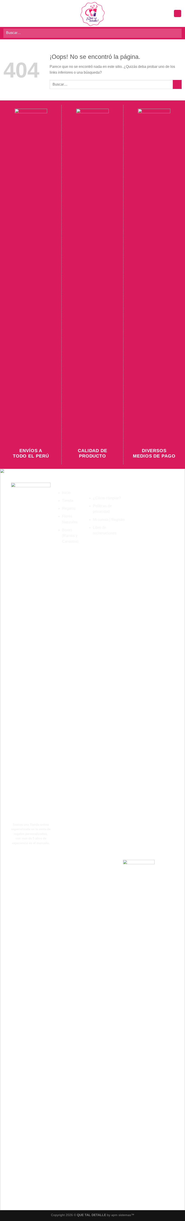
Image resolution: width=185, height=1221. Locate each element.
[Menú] (6, 13)
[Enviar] (176, 33)
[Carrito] (177, 13)
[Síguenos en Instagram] (46, 1028)
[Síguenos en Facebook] (38, 1028)
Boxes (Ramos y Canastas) (70, 535)
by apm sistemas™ (120, 1215)
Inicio (66, 493)
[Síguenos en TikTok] (54, 1028)
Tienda (67, 500)
